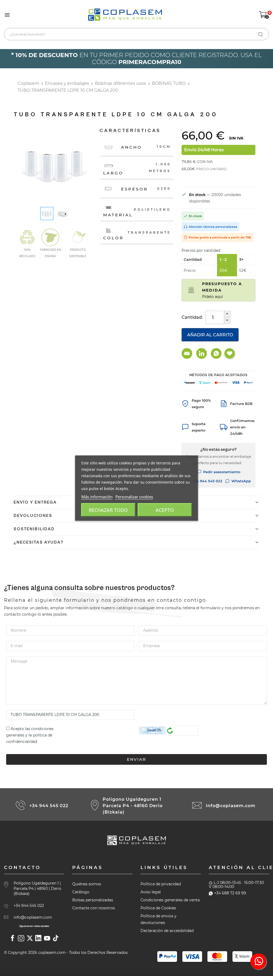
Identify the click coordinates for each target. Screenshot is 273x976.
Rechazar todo (108, 510)
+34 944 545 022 (207, 481)
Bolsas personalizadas (92, 900)
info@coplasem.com (230, 805)
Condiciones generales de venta (170, 900)
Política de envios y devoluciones (158, 919)
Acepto (165, 510)
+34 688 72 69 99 (230, 893)
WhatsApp (241, 481)
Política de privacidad (160, 884)
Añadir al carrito (210, 334)
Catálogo (80, 892)
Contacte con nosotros (93, 908)
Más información (97, 496)
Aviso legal (150, 892)
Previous (13, 165)
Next (95, 165)
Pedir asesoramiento (221, 472)
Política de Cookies (158, 908)
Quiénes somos (86, 884)
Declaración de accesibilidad (167, 930)
